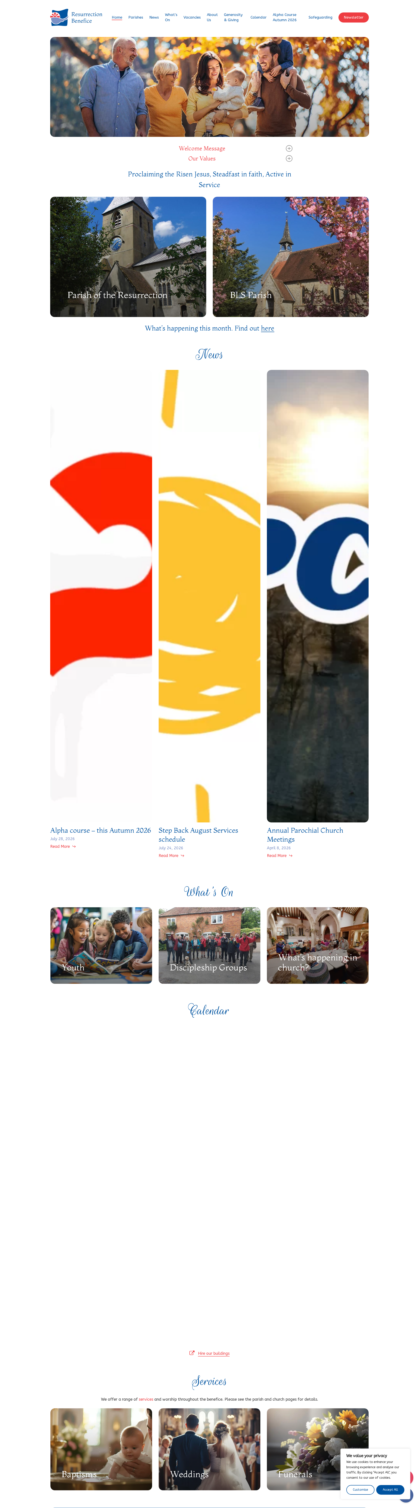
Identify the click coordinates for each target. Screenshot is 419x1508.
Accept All (390, 1490)
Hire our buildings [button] (214, 1353)
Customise (360, 1490)
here (267, 328)
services (146, 1399)
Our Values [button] (202, 158)
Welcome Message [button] (202, 148)
